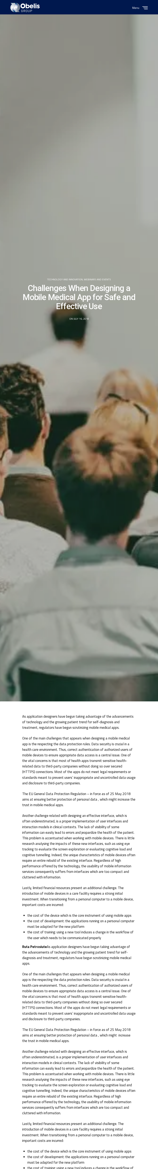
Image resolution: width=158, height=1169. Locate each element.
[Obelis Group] (25, 7)
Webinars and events (97, 279)
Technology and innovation (65, 279)
